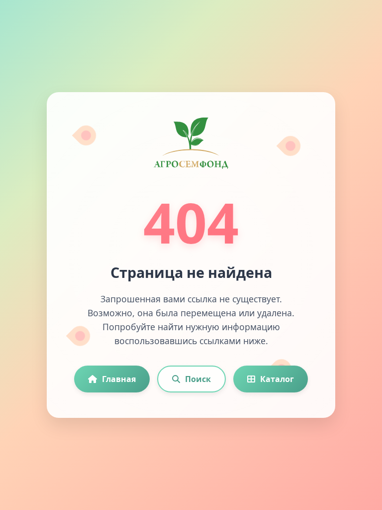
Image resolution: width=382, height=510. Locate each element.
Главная (119, 379)
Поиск (198, 379)
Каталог (277, 379)
